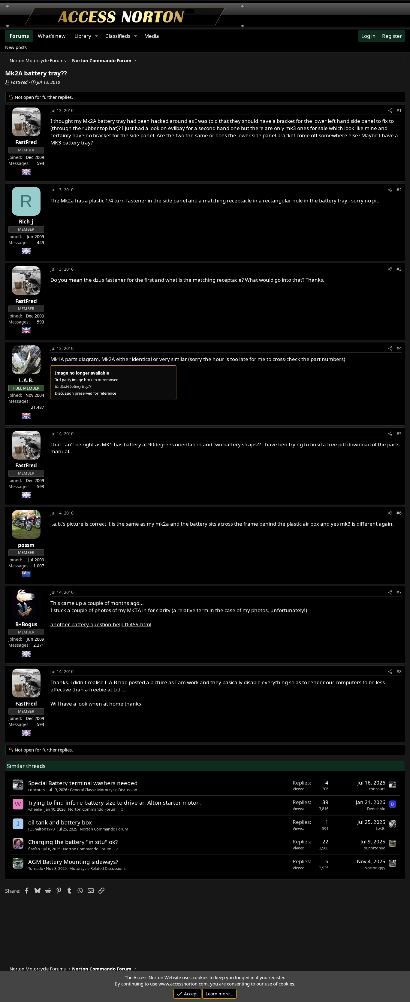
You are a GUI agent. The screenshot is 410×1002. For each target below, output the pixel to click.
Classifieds (117, 35)
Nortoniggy (374, 867)
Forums (19, 35)
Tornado (35, 868)
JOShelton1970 (41, 829)
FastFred (19, 82)
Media (151, 35)
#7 (399, 592)
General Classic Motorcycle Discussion (103, 789)
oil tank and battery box (60, 822)
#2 (399, 190)
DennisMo (376, 808)
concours (36, 789)
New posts (16, 47)
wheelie (35, 809)
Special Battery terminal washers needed (83, 783)
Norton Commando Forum (92, 809)
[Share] (390, 110)
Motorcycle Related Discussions (97, 868)
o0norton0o (374, 848)
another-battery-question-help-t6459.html (100, 624)
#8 (399, 671)
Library (82, 35)
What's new (51, 35)
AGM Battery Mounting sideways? (73, 861)
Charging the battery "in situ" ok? (73, 842)
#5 (399, 433)
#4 (399, 348)
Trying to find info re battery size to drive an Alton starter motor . (115, 802)
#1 (399, 110)
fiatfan (34, 849)
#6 (399, 513)
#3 (399, 269)
